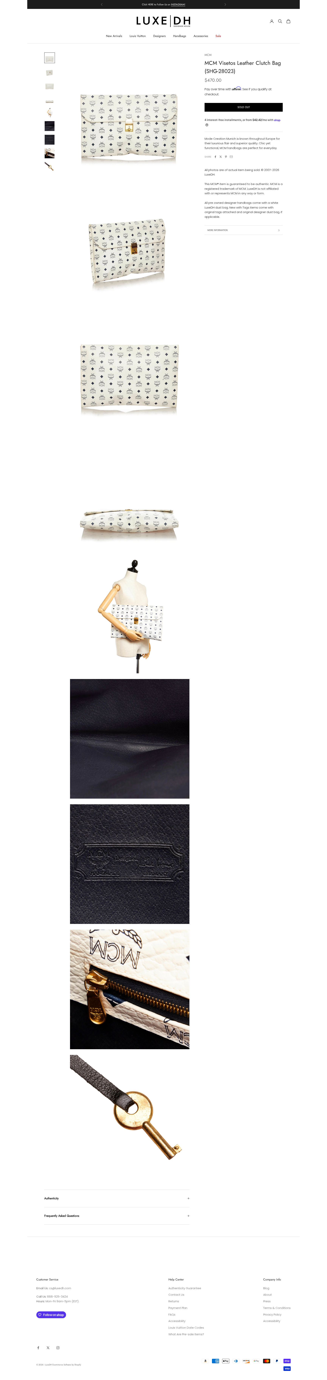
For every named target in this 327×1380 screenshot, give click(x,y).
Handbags (179, 36)
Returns (173, 1301)
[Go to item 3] (49, 85)
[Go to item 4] (49, 98)
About (267, 1295)
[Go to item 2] (49, 71)
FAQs (171, 1314)
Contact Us (176, 1295)
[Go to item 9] (49, 167)
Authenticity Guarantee (184, 1288)
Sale (218, 36)
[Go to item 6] (49, 126)
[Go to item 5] (49, 112)
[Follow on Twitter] (48, 1348)
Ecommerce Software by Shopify (66, 1364)
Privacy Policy (272, 1314)
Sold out (243, 107)
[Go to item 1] (49, 58)
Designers (159, 36)
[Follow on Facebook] (38, 1348)
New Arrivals (114, 36)
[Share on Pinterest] (225, 156)
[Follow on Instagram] (58, 1348)
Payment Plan (177, 1308)
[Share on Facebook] (215, 156)
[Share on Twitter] (220, 156)
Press (267, 1301)
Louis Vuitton (138, 36)
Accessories (201, 36)
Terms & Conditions (277, 1308)
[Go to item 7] (49, 139)
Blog (266, 1288)
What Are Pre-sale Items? (186, 1334)
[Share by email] (231, 156)
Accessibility (176, 1321)
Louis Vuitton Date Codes (186, 1328)
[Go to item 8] (49, 153)
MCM (208, 55)
